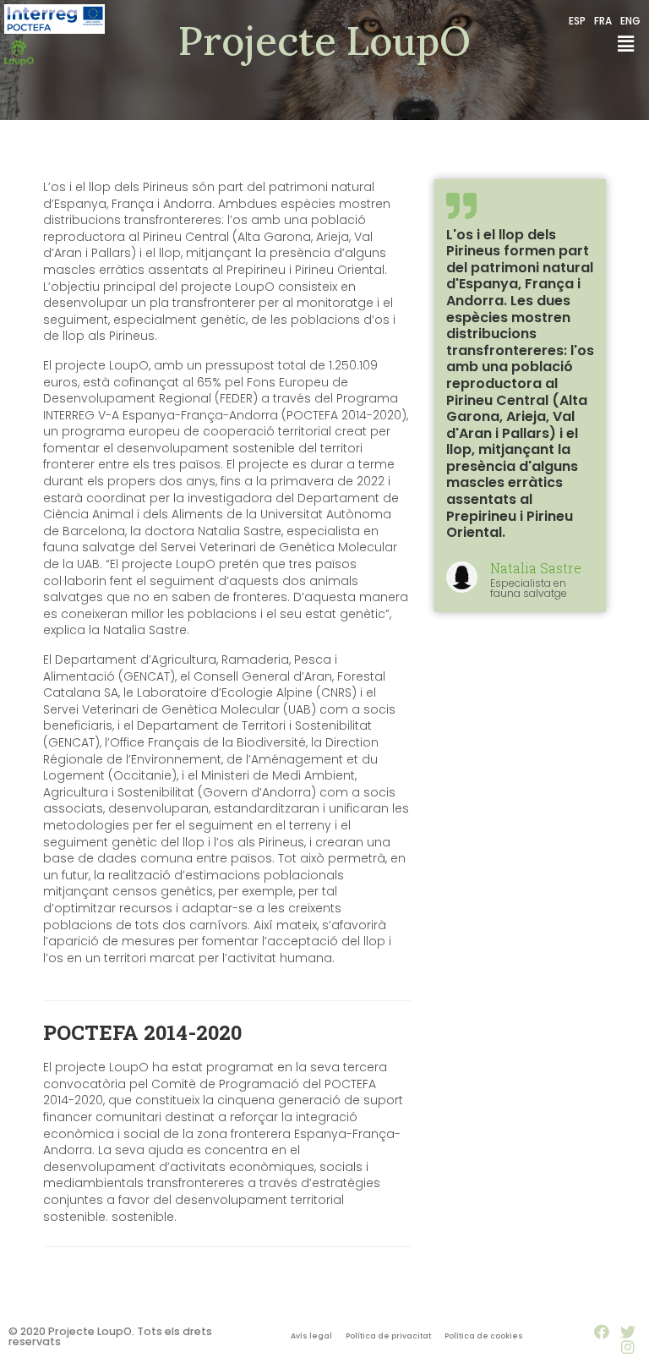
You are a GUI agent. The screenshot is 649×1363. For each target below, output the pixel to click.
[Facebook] (601, 1331)
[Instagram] (627, 1347)
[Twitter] (627, 1331)
